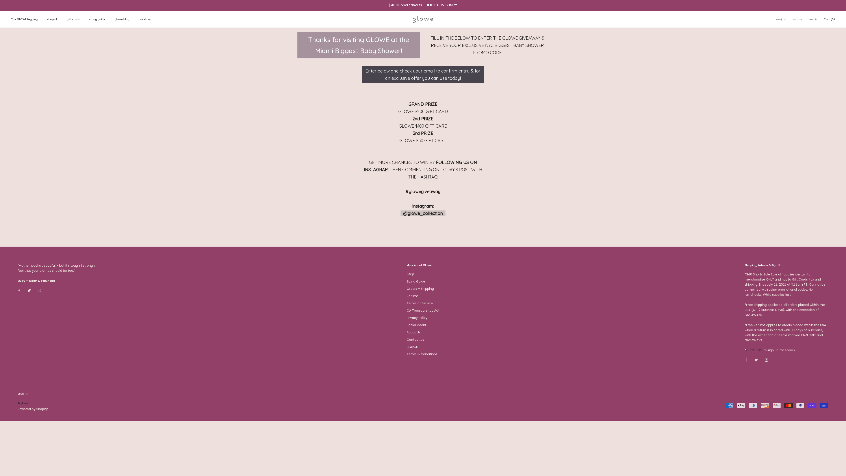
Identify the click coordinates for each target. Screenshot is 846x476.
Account (797, 19)
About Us (413, 332)
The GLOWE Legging (24, 19)
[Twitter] (29, 290)
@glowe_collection (423, 213)
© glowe (23, 403)
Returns (412, 296)
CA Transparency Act (423, 310)
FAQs (410, 274)
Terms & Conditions (422, 354)
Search (812, 19)
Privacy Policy (417, 318)
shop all (52, 19)
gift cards (73, 19)
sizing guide (97, 19)
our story (145, 19)
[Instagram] (39, 290)
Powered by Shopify (33, 409)
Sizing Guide (416, 281)
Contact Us (415, 339)
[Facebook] (19, 290)
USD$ (779, 19)
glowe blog (122, 19)
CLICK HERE (754, 350)
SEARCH (412, 347)
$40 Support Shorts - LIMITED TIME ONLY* (423, 5)
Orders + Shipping (420, 288)
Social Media (416, 325)
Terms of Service (420, 303)
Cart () (829, 19)
